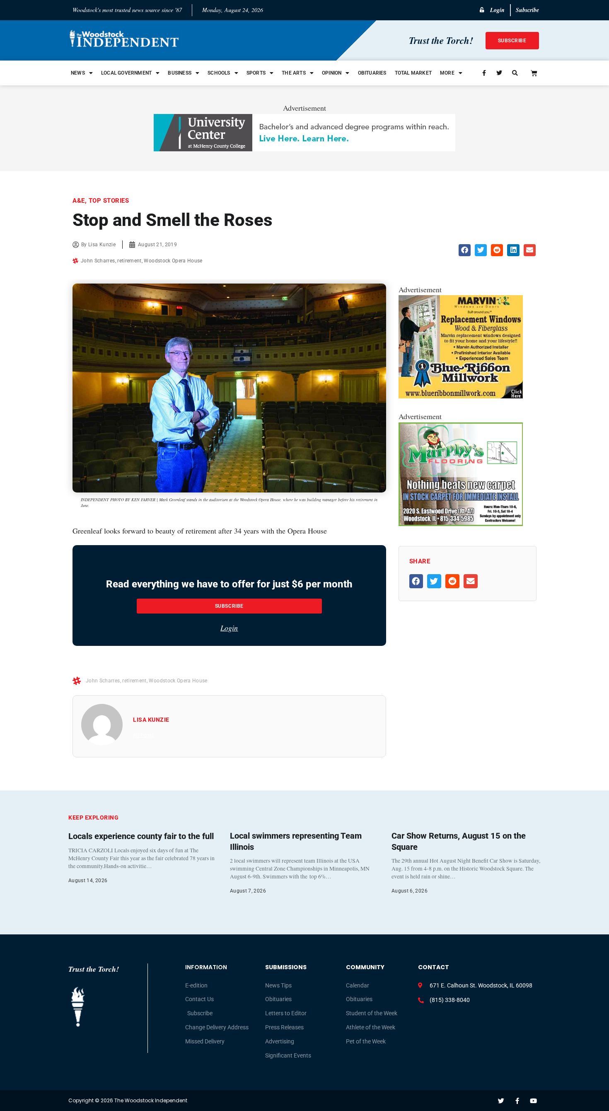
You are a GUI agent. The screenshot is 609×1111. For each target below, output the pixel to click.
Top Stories (109, 200)
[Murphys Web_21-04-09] (461, 523)
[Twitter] (501, 1101)
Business (179, 73)
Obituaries (372, 73)
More (447, 73)
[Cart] (534, 73)
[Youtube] (533, 1101)
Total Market (413, 73)
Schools (219, 73)
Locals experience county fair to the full (141, 836)
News (78, 73)
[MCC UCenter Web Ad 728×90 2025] (304, 148)
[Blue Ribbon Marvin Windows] (461, 396)
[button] (465, 250)
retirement (129, 261)
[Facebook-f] (517, 1101)
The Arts (294, 73)
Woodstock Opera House (173, 261)
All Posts (143, 735)
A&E (78, 200)
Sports (256, 73)
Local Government (126, 73)
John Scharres (98, 261)
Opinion (331, 73)
